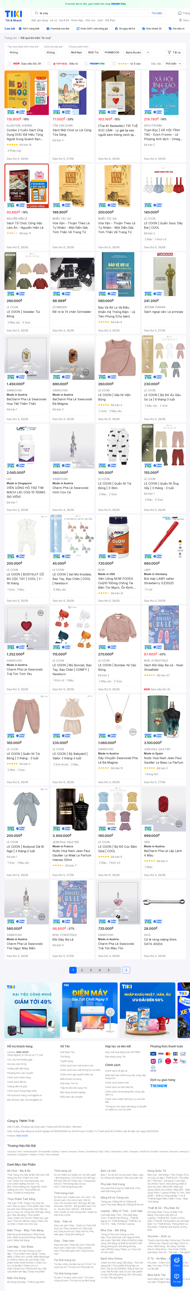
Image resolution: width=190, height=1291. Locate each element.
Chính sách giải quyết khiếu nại (76, 1074)
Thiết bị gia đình (36, 1282)
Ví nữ (88, 1264)
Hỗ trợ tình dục (34, 1268)
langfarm (23, 1154)
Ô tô (165, 1265)
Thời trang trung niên (71, 1186)
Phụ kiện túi (87, 1267)
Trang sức (106, 1201)
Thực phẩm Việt (35, 1206)
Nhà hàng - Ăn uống (165, 1246)
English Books (166, 1282)
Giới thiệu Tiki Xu (69, 1083)
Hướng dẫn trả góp (17, 1086)
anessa (184, 1151)
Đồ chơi (40, 1174)
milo (107, 1151)
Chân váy (77, 1180)
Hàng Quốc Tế (157, 1170)
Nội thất (116, 1240)
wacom (174, 1151)
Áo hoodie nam (68, 1203)
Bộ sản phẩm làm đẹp (26, 1270)
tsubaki (55, 1154)
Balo (103, 1174)
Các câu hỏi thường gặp (19, 1059)
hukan (33, 1154)
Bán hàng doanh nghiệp (73, 1092)
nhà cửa (90, 20)
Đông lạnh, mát (30, 1209)
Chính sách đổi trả (16, 1082)
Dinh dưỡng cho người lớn (26, 1186)
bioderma (92, 1151)
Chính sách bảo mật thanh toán (76, 1065)
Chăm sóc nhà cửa (27, 1224)
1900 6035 (22, 1135)
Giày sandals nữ (72, 1228)
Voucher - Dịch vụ (159, 1236)
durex (81, 1151)
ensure (73, 1151)
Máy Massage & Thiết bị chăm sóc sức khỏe (28, 1258)
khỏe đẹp (77, 20)
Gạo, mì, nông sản (24, 1212)
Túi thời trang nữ (64, 1260)
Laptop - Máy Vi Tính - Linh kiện (122, 1210)
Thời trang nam (64, 1193)
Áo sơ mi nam (75, 1200)
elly (101, 1151)
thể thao (110, 20)
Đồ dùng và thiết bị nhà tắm (122, 1243)
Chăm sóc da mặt (16, 1250)
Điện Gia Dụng (16, 1277)
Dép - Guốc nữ (77, 1225)
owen (64, 1151)
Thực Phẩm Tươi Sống (21, 1199)
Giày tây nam (77, 1244)
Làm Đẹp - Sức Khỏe (20, 1246)
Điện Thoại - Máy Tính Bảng (25, 1230)
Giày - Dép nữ (63, 1221)
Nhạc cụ (125, 1249)
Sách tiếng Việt (155, 1279)
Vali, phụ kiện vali (134, 1177)
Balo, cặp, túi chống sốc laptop (122, 1176)
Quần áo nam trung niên (73, 1212)
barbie (55, 1151)
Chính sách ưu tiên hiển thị (119, 1087)
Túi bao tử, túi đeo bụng (82, 1280)
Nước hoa (19, 1268)
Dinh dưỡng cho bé (24, 1183)
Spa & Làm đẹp (170, 1243)
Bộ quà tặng (116, 1277)
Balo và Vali (108, 1170)
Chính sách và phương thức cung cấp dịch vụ (125, 1093)
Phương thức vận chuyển (20, 1073)
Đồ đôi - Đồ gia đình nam (78, 1206)
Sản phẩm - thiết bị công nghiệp (169, 1194)
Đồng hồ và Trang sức (115, 1197)
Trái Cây (11, 1203)
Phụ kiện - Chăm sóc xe (160, 1262)
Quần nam (74, 1197)
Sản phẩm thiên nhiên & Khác (26, 1261)
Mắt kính (130, 1188)
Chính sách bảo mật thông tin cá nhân (80, 1070)
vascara (11, 1151)
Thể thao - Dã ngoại (163, 1180)
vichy (41, 1154)
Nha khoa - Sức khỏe (167, 1249)
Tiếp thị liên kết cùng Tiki (73, 1087)
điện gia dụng (39, 20)
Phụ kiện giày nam (70, 1250)
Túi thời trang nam (66, 1273)
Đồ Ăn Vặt (112, 1271)
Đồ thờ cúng (113, 1249)
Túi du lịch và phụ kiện (119, 1174)
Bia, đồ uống (19, 1215)
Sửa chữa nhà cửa (116, 1237)
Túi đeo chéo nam (73, 1277)
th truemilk (44, 1151)
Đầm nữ (66, 1174)
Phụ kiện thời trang (113, 1184)
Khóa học (176, 1240)
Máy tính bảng (22, 1240)
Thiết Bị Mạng (119, 1221)
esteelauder (30, 1151)
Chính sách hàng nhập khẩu (22, 1090)
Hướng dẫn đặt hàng (18, 1068)
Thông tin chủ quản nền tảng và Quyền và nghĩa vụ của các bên (126, 1108)
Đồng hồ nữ (119, 1201)
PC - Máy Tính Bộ (115, 1224)
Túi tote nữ (74, 1267)
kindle (154, 1151)
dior (20, 1151)
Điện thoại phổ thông (24, 1237)
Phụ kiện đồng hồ (116, 1204)
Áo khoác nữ (79, 1177)
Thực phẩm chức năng (25, 1253)
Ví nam (57, 1277)
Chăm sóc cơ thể (23, 1256)
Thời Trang (176, 1174)
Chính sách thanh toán (117, 1082)
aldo (125, 1151)
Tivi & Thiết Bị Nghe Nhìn (166, 1197)
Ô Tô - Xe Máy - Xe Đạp (163, 1258)
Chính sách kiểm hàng (19, 1077)
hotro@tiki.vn (35, 1095)
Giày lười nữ (82, 1231)
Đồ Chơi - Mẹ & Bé (18, 1170)
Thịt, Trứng (24, 1203)
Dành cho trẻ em (23, 1218)
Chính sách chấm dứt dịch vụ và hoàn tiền (125, 1100)
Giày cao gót (61, 1225)
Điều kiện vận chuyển (71, 1096)
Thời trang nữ (62, 1170)
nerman (164, 1151)
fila (47, 1154)
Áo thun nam (60, 1197)
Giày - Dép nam (64, 1240)
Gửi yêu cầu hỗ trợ (16, 1064)
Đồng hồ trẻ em (135, 1204)
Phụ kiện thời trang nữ (112, 1188)
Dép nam (71, 1247)
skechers (116, 1151)
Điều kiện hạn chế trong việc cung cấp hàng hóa (125, 1077)
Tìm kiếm (156, 13)
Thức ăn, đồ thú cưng (24, 1221)
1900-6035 (22, 1052)
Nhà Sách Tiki (157, 1274)
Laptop (131, 1224)
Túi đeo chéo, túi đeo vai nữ (69, 1264)
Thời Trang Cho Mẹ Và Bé (21, 1174)
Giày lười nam (61, 1244)
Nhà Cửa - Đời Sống (113, 1230)
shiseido (12, 1154)
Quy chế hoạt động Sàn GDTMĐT (123, 1052)
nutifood (144, 1151)
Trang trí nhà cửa (110, 1234)
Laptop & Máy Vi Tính (172, 1192)
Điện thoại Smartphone (19, 1234)
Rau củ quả (19, 1206)
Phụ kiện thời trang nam (120, 1190)
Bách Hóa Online (111, 1258)
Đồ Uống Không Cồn (120, 1274)
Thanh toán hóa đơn (158, 1240)
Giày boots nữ (66, 1231)
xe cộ (53, 20)
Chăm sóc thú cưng (111, 1262)
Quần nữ (76, 1174)
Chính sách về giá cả (116, 1070)
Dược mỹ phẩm (37, 1271)
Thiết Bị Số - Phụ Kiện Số (163, 1207)
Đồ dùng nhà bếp (16, 1282)
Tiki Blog (65, 1056)
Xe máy (157, 1265)
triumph (134, 1151)
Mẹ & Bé (167, 1186)
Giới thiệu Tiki (67, 1052)
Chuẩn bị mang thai (24, 1192)
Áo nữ (57, 1174)
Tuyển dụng (66, 1061)
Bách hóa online (163, 1189)
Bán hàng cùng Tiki (115, 1056)
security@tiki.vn (33, 1099)
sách (100, 20)
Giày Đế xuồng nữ (74, 1234)
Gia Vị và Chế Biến (116, 1268)
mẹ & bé (64, 20)
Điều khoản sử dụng (70, 1079)
